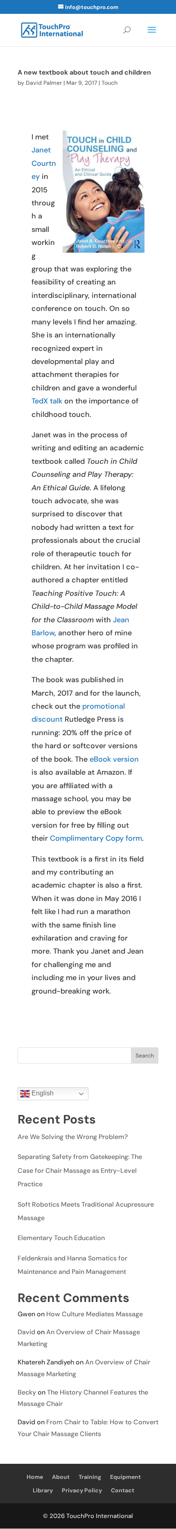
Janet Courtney (44, 163)
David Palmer (44, 82)
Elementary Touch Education (61, 1238)
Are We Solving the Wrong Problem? (73, 1136)
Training (90, 1477)
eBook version (114, 759)
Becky (27, 1392)
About (61, 1477)
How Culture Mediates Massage (94, 1314)
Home (35, 1477)
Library (43, 1490)
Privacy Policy (82, 1490)
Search (144, 1055)
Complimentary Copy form (96, 838)
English (42, 1093)
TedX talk (47, 401)
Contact (122, 1490)
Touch (109, 82)
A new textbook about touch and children (84, 72)
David (26, 1332)
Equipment (125, 1477)
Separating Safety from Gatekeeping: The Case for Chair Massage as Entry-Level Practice (80, 1170)
